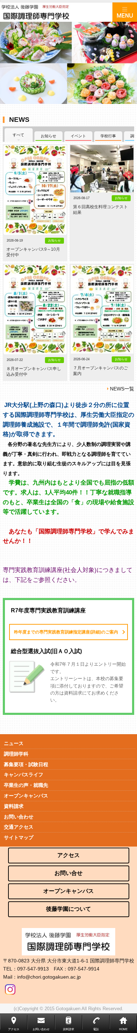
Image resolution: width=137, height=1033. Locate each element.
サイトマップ (18, 837)
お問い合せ (68, 873)
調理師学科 (16, 753)
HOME (123, 1029)
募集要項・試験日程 (26, 764)
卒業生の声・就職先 (26, 785)
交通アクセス (18, 826)
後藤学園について (68, 909)
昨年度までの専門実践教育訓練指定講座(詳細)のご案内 (66, 632)
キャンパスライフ (23, 774)
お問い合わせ (18, 816)
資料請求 (14, 806)
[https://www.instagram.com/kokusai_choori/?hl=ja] (10, 988)
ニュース (14, 743)
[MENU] (124, 12)
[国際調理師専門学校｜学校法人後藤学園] (56, 12)
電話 (96, 1029)
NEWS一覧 (122, 389)
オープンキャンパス (26, 795)
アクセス (68, 855)
